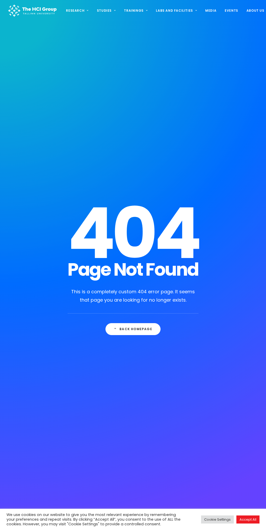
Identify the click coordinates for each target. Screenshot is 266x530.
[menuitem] (79, 10)
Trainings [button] (133, 10)
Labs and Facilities (174, 10)
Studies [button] (104, 10)
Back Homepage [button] (135, 329)
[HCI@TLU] (32, 11)
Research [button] (75, 10)
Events (231, 10)
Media (210, 10)
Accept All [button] (248, 519)
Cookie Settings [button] (217, 519)
